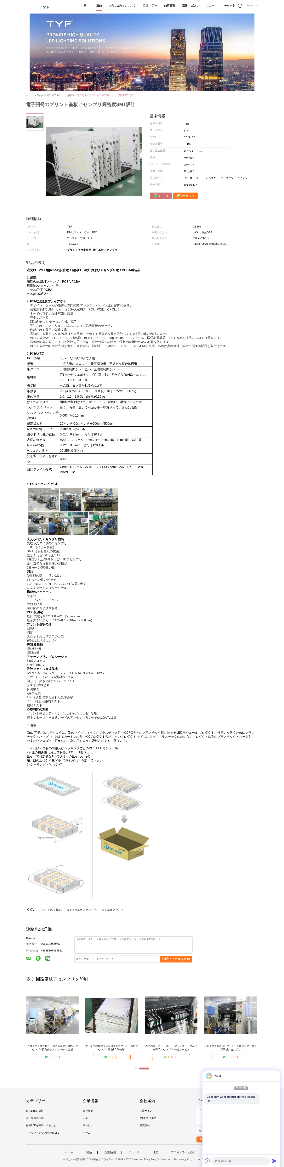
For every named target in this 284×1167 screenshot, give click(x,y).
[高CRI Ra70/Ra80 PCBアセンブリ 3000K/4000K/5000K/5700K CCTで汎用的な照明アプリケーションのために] (52, 1015)
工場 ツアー (150, 5)
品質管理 (169, 5)
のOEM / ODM (148, 1118)
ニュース (211, 5)
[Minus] (274, 1076)
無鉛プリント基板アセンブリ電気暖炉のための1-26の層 (230, 1048)
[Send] (274, 1161)
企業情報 (110, 1152)
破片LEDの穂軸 (34, 1110)
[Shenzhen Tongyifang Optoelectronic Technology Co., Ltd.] (45, 7)
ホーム (69, 1152)
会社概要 (88, 1110)
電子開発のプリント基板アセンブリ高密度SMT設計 (106, 95)
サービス (88, 1125)
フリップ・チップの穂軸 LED (42, 1132)
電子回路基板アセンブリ (81, 909)
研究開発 (145, 1125)
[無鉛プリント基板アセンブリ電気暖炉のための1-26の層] (230, 1015)
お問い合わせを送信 (176, 959)
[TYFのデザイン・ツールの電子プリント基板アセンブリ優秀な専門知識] (111, 1015)
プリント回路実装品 (49, 909)
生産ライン (146, 1110)
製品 (99, 5)
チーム (86, 1132)
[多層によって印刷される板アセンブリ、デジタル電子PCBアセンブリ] (171, 1015)
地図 (155, 1152)
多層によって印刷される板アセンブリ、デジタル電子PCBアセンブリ (171, 1048)
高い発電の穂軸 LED (37, 1118)
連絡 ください (190, 5)
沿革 (85, 1118)
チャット (229, 5)
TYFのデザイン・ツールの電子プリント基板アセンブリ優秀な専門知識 (112, 1048)
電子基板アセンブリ (114, 909)
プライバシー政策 (182, 1152)
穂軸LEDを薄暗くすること (41, 1125)
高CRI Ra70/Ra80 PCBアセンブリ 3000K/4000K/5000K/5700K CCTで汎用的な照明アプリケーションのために (52, 1048)
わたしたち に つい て (122, 5)
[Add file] (207, 1161)
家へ (86, 5)
